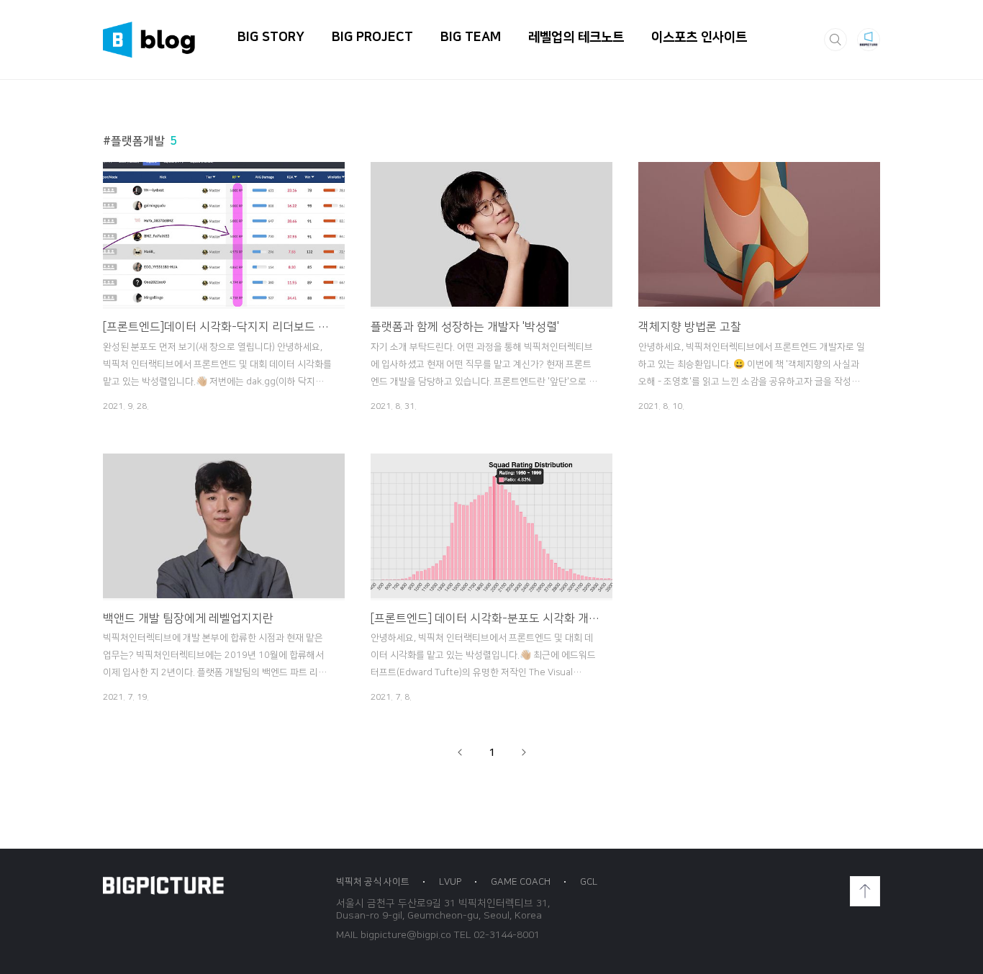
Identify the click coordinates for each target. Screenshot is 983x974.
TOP (865, 891)
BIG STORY (270, 37)
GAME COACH (521, 882)
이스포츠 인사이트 (699, 37)
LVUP (450, 882)
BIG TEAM (470, 37)
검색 (835, 39)
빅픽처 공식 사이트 (372, 882)
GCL (588, 882)
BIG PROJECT (372, 37)
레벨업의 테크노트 (576, 37)
